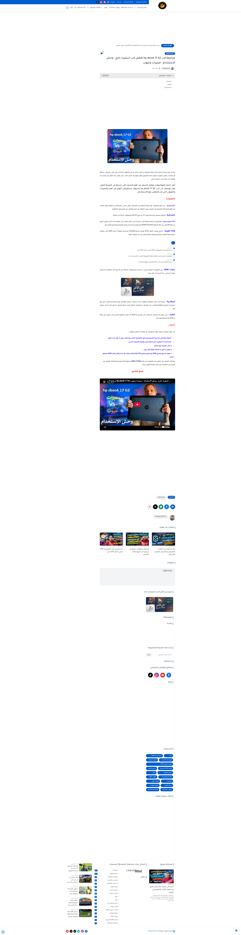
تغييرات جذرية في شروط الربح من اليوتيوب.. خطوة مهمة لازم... (140, 45)
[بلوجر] (80, 2)
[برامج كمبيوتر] (83, 2)
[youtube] (104, 2)
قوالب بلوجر (155, 781)
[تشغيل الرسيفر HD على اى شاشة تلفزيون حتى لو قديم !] (85, 867)
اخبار (170, 755)
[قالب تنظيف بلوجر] (66, 2)
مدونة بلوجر (168, 785)
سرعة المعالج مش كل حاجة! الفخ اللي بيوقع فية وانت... (154, 262)
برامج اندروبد (152, 768)
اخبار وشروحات (142, 7)
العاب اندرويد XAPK (166, 764)
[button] (166, 506)
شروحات (169, 781)
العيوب (169, 84)
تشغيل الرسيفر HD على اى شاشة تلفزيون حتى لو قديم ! (73, 868)
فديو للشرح (167, 87)
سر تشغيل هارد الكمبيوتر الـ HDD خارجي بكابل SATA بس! (154, 250)
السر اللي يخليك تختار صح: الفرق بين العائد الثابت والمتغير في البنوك (162, 889)
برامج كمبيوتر (170, 53)
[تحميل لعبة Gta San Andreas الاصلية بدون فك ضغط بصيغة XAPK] (85, 890)
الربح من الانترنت (167, 760)
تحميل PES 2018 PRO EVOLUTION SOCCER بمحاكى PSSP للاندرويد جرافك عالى (72, 914)
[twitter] (71, 931)
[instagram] (101, 2)
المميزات (168, 81)
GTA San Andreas (153, 789)
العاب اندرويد (153, 760)
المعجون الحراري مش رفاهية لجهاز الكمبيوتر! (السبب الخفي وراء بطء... (149, 256)
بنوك (71, 7)
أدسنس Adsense (127, 7)
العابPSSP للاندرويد (166, 768)
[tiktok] (97, 2)
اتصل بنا (112, 2)
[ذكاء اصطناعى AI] (70, 2)
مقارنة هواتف (154, 785)
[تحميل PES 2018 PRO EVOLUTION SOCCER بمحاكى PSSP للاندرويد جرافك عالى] (85, 913)
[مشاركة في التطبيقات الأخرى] (149, 506)
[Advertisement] (120, 28)
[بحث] (67, 7)
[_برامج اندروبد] (90, 2)
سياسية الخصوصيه (141, 2)
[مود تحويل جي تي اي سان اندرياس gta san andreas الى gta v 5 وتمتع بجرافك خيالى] (85, 879)
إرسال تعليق (168, 570)
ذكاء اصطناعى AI (80, 7)
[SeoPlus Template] (174, 931)
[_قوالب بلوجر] (77, 2)
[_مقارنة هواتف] (87, 2)
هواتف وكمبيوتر (95, 7)
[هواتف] (94, 2)
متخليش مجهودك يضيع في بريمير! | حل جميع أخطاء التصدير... (139, 551)
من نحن (119, 2)
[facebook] (108, 2)
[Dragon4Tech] (162, 5)
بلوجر (106, 7)
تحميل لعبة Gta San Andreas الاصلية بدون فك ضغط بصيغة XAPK (73, 891)
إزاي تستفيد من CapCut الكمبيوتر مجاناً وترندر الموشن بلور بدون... (164, 551)
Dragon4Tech (166, 68)
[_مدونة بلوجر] (73, 2)
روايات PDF (152, 777)
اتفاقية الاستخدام (128, 2)
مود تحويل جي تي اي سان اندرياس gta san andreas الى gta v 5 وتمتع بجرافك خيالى (72, 880)
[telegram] (78, 931)
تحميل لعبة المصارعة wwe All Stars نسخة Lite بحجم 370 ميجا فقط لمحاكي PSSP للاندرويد (73, 903)
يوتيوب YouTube (114, 7)
